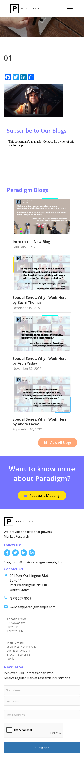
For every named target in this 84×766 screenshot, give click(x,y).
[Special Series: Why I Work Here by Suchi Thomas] (42, 272)
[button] (57, 442)
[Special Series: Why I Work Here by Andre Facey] (42, 394)
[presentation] (33, 730)
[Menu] (69, 8)
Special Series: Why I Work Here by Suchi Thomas (40, 300)
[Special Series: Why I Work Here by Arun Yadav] (42, 333)
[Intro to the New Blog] (42, 216)
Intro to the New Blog (31, 241)
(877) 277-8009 (20, 598)
